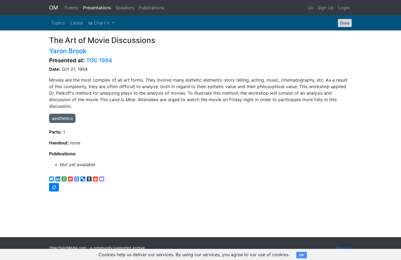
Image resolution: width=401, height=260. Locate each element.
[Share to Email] (101, 179)
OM (53, 7)
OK (301, 255)
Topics (58, 23)
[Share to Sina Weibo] (70, 179)
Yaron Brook (67, 51)
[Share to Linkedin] (57, 179)
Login (344, 7)
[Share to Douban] (64, 179)
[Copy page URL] (54, 187)
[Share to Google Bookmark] (76, 179)
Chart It (101, 23)
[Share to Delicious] (82, 179)
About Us (344, 248)
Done (344, 23)
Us (310, 7)
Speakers (124, 7)
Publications (151, 7)
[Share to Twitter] (51, 179)
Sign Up (326, 7)
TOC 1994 (99, 60)
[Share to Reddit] (95, 179)
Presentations (97, 7)
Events (72, 7)
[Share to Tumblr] (89, 179)
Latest (76, 23)
